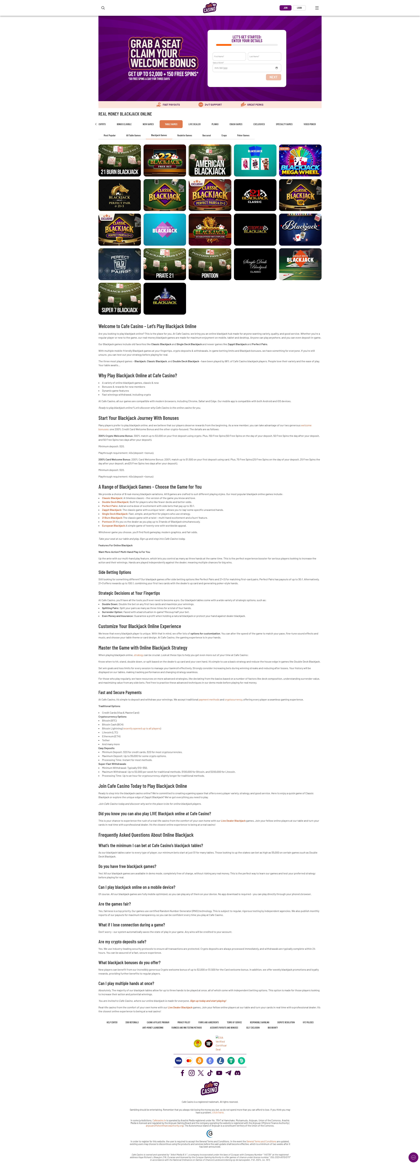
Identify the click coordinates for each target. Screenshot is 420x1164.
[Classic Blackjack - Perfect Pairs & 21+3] (210, 195)
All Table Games (133, 135)
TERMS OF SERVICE (234, 1022)
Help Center (112, 1022)
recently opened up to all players (141, 728)
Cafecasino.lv (159, 1120)
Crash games (236, 124)
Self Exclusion (253, 1027)
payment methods (209, 699)
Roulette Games (184, 135)
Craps (224, 135)
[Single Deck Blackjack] (255, 264)
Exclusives (259, 124)
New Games (148, 124)
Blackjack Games (159, 135)
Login (299, 7)
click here (218, 1112)
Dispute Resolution (286, 1022)
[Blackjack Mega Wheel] (300, 160)
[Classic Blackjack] (165, 195)
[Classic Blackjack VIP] (300, 195)
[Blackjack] (255, 160)
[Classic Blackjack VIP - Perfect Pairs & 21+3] (119, 229)
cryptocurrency (233, 699)
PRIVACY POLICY (184, 1022)
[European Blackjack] (255, 229)
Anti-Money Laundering (152, 1027)
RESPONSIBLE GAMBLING (259, 1022)
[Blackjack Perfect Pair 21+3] (119, 195)
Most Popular (110, 135)
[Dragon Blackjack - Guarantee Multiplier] (210, 229)
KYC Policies (308, 1022)
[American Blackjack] (210, 160)
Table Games (171, 124)
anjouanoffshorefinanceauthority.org (164, 1125)
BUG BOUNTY (273, 1027)
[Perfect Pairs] (119, 264)
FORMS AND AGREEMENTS (208, 1022)
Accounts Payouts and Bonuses (224, 1027)
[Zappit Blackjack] (165, 299)
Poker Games (243, 135)
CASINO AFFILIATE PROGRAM (158, 1022)
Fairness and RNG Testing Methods (186, 1027)
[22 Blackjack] (165, 160)
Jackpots (101, 124)
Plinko (215, 124)
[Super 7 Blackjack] (119, 299)
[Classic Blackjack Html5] (255, 195)
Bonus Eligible (124, 124)
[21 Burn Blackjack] (119, 160)
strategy (139, 654)
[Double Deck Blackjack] (165, 229)
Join (285, 7)
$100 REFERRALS (132, 1022)
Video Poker (310, 124)
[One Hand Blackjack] (300, 229)
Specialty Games (284, 124)
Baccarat (206, 135)
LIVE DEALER (194, 124)
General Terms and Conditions (261, 1141)
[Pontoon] (210, 264)
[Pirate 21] (165, 264)
